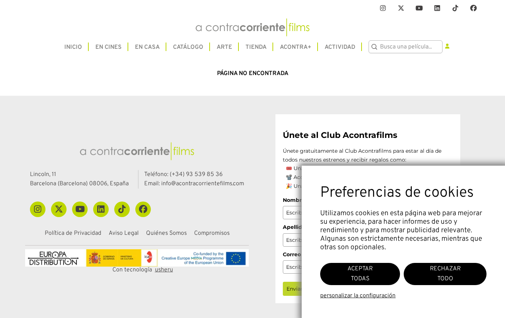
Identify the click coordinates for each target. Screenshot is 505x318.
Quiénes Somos (166, 233)
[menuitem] (73, 47)
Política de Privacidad (73, 233)
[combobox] (406, 46)
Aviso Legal (124, 233)
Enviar (295, 288)
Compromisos (212, 233)
